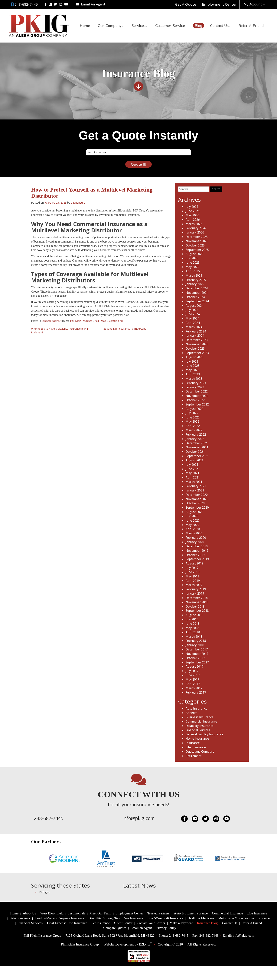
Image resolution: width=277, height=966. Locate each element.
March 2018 (194, 636)
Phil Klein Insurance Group (84, 320)
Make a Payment (181, 923)
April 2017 (193, 684)
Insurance (193, 743)
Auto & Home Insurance (191, 913)
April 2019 (193, 581)
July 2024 (192, 310)
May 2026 (192, 215)
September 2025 (197, 250)
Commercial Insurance (201, 721)
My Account (253, 4)
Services (138, 26)
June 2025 (193, 262)
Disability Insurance (199, 726)
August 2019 (194, 563)
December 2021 (197, 443)
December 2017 (197, 649)
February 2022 (196, 434)
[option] (49, 858)
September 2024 (197, 301)
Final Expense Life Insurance (67, 923)
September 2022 (197, 404)
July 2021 (192, 464)
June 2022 (193, 417)
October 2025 (195, 245)
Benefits (191, 713)
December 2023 (197, 340)
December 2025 (197, 237)
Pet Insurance (100, 923)
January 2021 (195, 490)
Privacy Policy (166, 928)
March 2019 (194, 585)
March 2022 (194, 430)
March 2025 (194, 275)
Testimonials (76, 913)
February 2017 (196, 692)
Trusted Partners (158, 913)
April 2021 (193, 477)
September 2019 (197, 559)
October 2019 (195, 555)
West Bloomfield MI (112, 320)
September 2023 (197, 353)
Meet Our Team (100, 913)
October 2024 (195, 297)
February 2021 (196, 486)
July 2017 (192, 671)
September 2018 (197, 611)
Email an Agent (141, 928)
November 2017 (197, 654)
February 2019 (196, 589)
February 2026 (196, 228)
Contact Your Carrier (151, 923)
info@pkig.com (138, 818)
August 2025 (194, 254)
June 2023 (193, 366)
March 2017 (194, 688)
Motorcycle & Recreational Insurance (244, 918)
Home (85, 26)
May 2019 (192, 576)
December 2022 (197, 391)
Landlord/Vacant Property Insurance (59, 918)
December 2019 (197, 546)
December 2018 (197, 598)
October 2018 (195, 606)
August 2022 (194, 409)
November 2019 (197, 550)
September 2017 (197, 662)
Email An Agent (92, 4)
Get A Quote (185, 4)
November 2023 (197, 344)
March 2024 (194, 327)
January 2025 (195, 284)
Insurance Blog (207, 923)
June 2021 (193, 469)
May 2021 (192, 473)
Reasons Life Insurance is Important (124, 328)
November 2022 (197, 396)
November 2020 (197, 499)
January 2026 (195, 232)
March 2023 (194, 379)
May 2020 (192, 525)
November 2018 (197, 602)
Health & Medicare (200, 918)
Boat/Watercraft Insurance (165, 918)
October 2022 (195, 400)
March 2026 (194, 224)
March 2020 (194, 533)
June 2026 (193, 211)
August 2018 (194, 615)
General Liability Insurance (204, 734)
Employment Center (219, 4)
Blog (198, 26)
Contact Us (219, 26)
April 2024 (193, 323)
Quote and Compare (200, 751)
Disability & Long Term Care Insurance (115, 918)
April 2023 (193, 374)
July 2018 (192, 619)
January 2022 (195, 439)
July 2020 (192, 516)
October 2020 (195, 503)
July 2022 (192, 413)
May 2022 (192, 421)
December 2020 (197, 495)
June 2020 (193, 520)
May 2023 (192, 370)
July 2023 (192, 361)
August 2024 (194, 305)
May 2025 (192, 267)
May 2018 (192, 628)
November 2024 (197, 293)
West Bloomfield (52, 913)
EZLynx (144, 944)
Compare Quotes (114, 928)
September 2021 (197, 456)
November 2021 (197, 447)
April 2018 (193, 632)
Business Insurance (52, 320)
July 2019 (192, 568)
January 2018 (195, 645)
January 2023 (195, 387)
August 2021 (194, 460)
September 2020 (197, 507)
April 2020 (193, 529)
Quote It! (138, 164)
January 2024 (195, 335)
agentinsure (78, 202)
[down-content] (138, 87)
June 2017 (193, 675)
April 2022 (193, 426)
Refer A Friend (251, 26)
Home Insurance (197, 738)
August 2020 (194, 512)
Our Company (110, 26)
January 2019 (195, 593)
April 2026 (193, 220)
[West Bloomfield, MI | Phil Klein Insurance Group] (38, 25)
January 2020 (195, 542)
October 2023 (195, 348)
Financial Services (198, 730)
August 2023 (194, 357)
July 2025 (192, 258)
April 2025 (193, 271)
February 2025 (196, 280)
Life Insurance (196, 747)
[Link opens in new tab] (46, 4)
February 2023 (196, 383)
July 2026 (192, 207)
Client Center (123, 923)
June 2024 (193, 314)
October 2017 (195, 658)
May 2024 (192, 318)
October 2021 (195, 452)
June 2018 (193, 623)
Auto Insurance (196, 708)
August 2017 (194, 666)
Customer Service (170, 26)
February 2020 (196, 537)
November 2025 (197, 241)
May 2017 (192, 679)
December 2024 (197, 288)
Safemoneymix (20, 918)
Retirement (193, 756)
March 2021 (194, 482)
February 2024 (196, 331)
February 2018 (196, 641)
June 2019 (193, 572)
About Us (29, 913)
